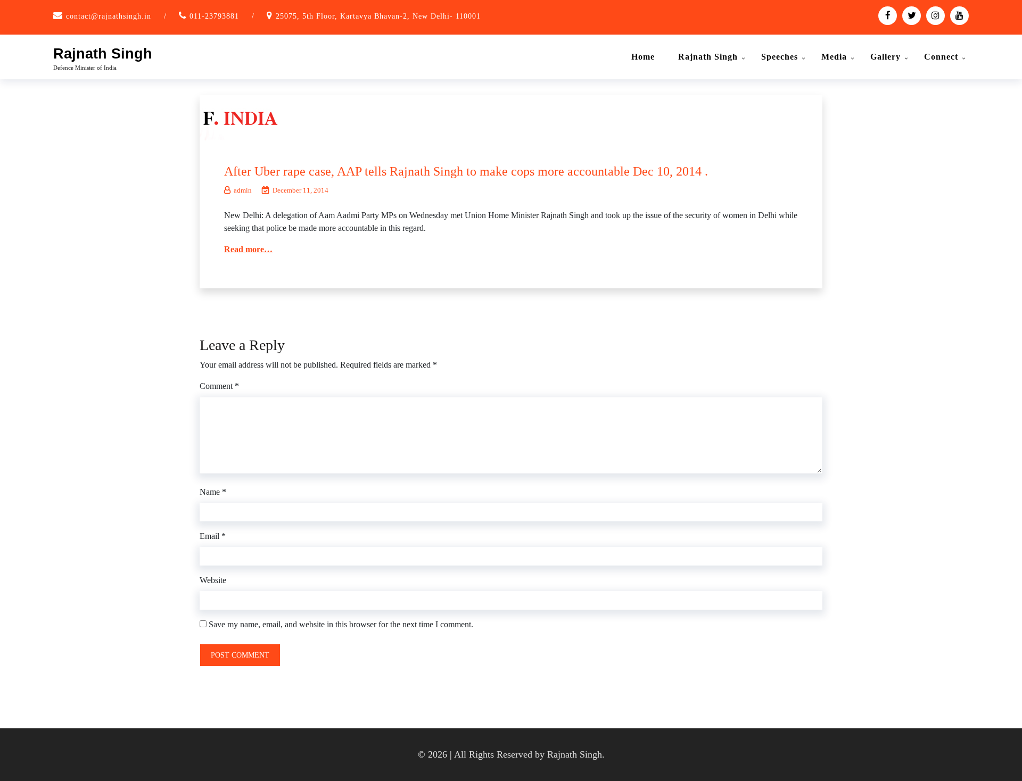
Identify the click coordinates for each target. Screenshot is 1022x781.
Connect (941, 56)
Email (213, 536)
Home (643, 56)
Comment (219, 385)
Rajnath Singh (102, 54)
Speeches (779, 56)
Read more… (248, 249)
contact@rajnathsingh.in (108, 16)
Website (213, 580)
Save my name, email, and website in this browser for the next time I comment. (341, 624)
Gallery (885, 56)
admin (243, 190)
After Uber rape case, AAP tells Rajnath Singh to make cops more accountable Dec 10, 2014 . (466, 171)
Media (834, 56)
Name (213, 491)
